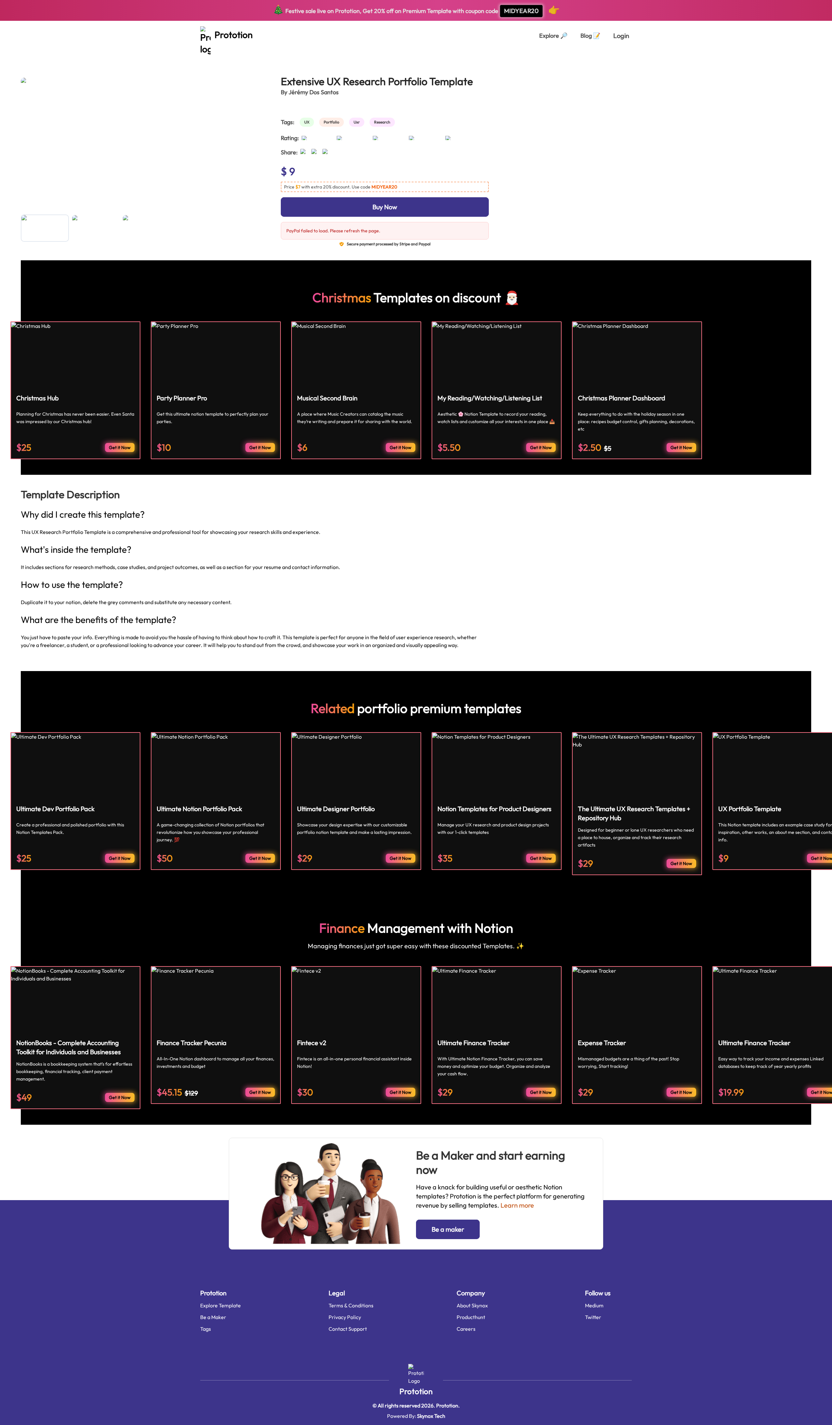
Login (621, 36)
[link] (308, 122)
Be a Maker (213, 1317)
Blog (590, 35)
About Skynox (472, 1305)
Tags (205, 1329)
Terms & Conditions (351, 1305)
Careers (466, 1329)
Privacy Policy (345, 1317)
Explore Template (220, 1305)
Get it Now (120, 447)
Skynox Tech (431, 1416)
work (65, 58)
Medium (594, 1305)
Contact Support (348, 1329)
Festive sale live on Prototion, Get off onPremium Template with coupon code (416, 9)
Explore (553, 35)
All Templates (36, 58)
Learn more (517, 1205)
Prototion (416, 1391)
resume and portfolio (104, 58)
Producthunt (471, 1317)
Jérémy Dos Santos (314, 92)
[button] (385, 187)
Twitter (593, 1317)
